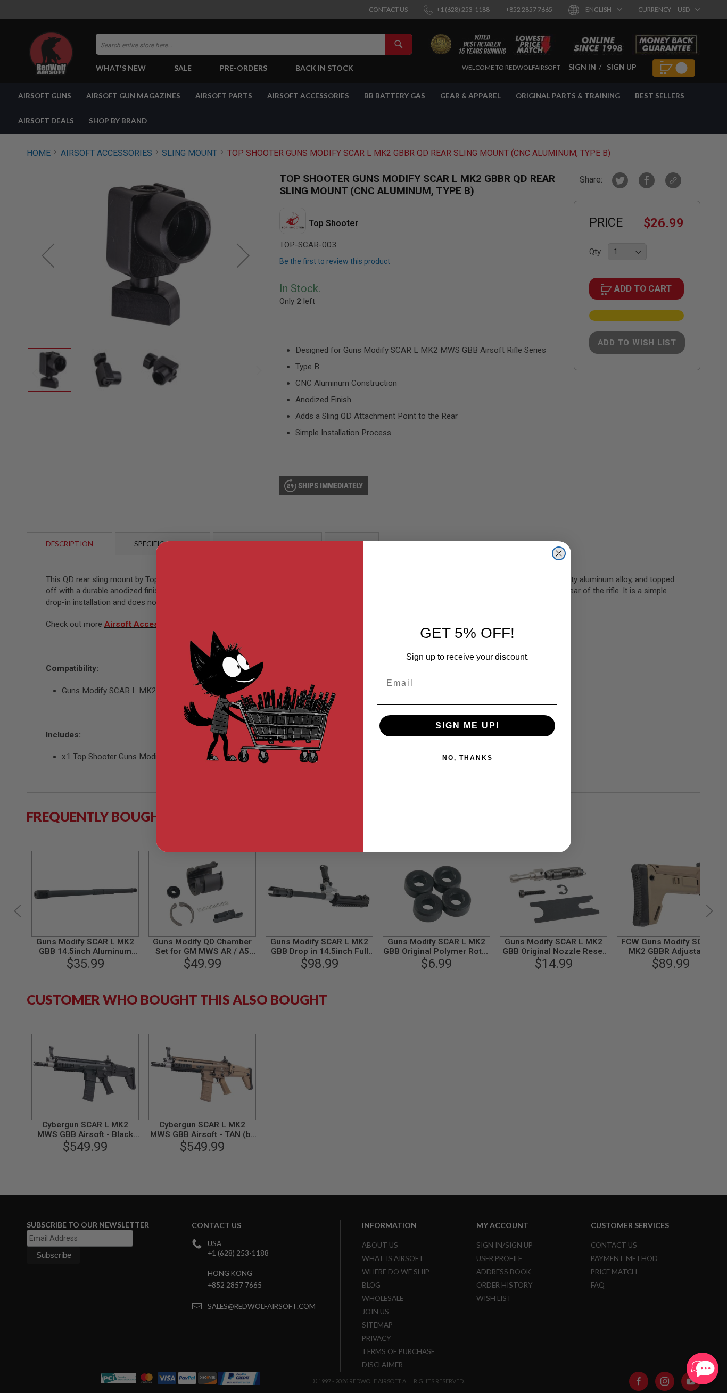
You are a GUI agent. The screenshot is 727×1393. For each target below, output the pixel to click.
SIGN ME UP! (467, 725)
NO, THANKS (467, 757)
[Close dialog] (559, 553)
